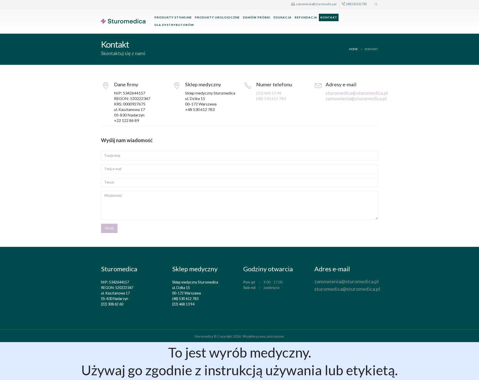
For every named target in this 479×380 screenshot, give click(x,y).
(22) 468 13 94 (268, 93)
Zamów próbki (256, 17)
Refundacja (306, 17)
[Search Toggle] (376, 4)
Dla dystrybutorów (174, 25)
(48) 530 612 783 (271, 98)
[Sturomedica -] (123, 21)
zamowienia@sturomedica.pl (316, 4)
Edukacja (282, 17)
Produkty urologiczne (217, 17)
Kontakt (328, 17)
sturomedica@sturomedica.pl (357, 93)
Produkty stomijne (173, 17)
